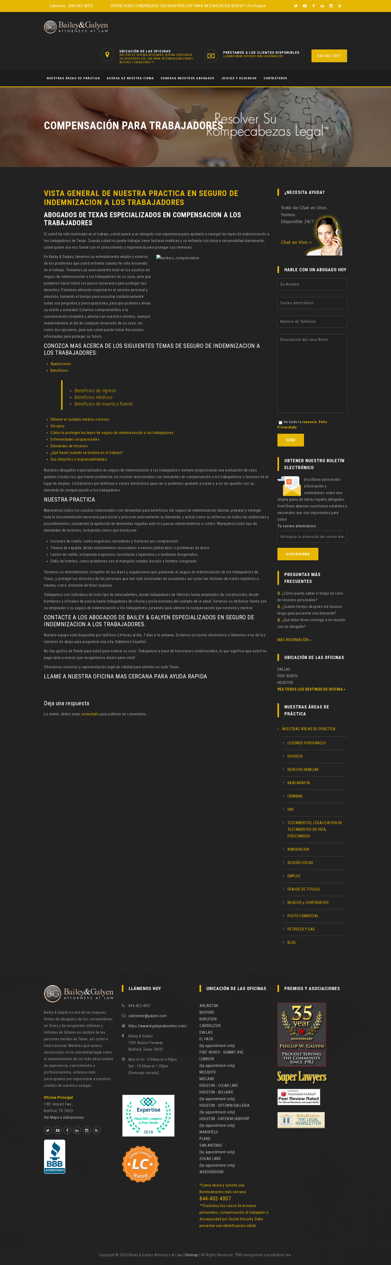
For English (257, 6)
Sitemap (191, 1255)
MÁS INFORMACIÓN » (294, 640)
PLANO (205, 1139)
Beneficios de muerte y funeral (103, 404)
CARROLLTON (210, 1026)
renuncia (309, 422)
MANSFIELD (208, 1132)
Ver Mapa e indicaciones (64, 1117)
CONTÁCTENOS (122, 6)
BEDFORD (206, 1012)
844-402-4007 (329, 56)
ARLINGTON (208, 1006)
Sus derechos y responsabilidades (79, 459)
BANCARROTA (299, 783)
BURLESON (208, 1019)
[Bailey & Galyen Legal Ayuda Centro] (76, 27)
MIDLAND (206, 1079)
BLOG (292, 942)
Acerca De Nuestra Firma (130, 78)
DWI (291, 809)
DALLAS (206, 1032)
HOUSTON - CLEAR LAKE (218, 1085)
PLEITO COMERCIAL (303, 916)
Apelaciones (61, 364)
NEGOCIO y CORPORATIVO (308, 902)
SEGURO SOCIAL (301, 863)
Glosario (57, 426)
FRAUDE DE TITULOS (304, 889)
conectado (90, 714)
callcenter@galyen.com (147, 1016)
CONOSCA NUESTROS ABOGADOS (188, 78)
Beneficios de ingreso (95, 390)
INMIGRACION (298, 849)
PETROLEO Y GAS (301, 929)
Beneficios (59, 370)
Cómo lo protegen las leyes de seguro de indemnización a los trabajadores (112, 433)
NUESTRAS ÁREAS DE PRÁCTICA (73, 78)
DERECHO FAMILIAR (303, 769)
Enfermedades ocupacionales (75, 439)
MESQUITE (207, 1072)
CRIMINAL (295, 796)
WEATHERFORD (211, 1172)
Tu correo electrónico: (297, 526)
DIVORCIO (295, 756)
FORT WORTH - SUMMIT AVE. (221, 1052)
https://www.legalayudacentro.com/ (157, 1026)
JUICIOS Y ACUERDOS (239, 78)
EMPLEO (294, 876)
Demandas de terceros (69, 446)
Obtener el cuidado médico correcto (80, 419)
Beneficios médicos (93, 397)
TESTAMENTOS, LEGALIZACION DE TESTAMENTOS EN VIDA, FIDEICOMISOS (315, 829)
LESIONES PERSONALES (307, 743)
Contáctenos (276, 78)
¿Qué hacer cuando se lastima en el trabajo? (87, 452)
